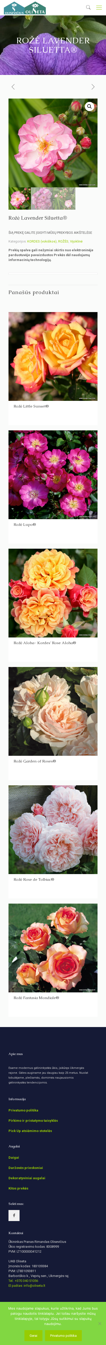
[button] (89, 106)
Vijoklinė (76, 241)
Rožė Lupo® (25, 524)
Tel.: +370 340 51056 (23, 1281)
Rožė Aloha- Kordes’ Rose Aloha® (45, 642)
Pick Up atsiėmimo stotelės (30, 1131)
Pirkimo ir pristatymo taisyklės (33, 1121)
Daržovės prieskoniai (25, 1168)
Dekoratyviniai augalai (26, 1178)
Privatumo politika (23, 1110)
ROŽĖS (63, 241)
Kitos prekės (18, 1188)
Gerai (33, 1336)
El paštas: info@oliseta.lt (26, 1286)
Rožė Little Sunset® (31, 406)
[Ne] (99, 1323)
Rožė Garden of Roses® (35, 761)
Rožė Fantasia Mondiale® (36, 997)
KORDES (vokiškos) (42, 241)
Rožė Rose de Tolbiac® (34, 879)
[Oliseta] (25, 7)
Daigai (13, 1157)
